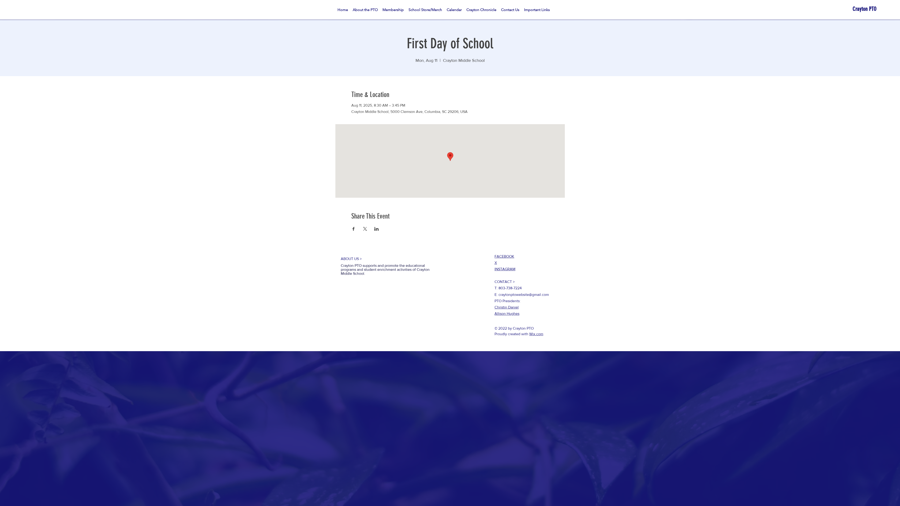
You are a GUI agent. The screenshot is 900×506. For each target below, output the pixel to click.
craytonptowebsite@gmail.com (524, 295)
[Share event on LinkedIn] (376, 229)
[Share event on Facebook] (353, 229)
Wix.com (536, 334)
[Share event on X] (365, 229)
